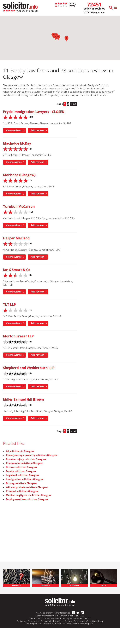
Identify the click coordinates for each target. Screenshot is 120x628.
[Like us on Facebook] (73, 613)
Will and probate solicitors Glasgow (27, 487)
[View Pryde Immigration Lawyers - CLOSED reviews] (15, 117)
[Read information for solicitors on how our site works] (74, 577)
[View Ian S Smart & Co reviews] (15, 275)
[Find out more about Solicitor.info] (16, 577)
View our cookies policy (83, 623)
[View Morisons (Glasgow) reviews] (15, 180)
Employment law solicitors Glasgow (27, 499)
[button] (66, 39)
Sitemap (68, 621)
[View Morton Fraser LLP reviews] (15, 341)
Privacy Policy (47, 621)
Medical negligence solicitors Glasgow (28, 495)
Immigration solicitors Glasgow (24, 479)
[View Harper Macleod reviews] (15, 243)
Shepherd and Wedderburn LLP (28, 368)
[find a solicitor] (60, 602)
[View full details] (103, 577)
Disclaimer (58, 621)
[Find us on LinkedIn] (81, 613)
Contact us (21, 621)
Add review (37, 130)
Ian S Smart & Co (16, 269)
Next (73, 103)
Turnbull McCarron (19, 206)
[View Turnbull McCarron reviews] (15, 212)
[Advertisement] (100, 117)
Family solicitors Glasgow (21, 471)
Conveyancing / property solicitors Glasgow (31, 455)
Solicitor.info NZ (81, 621)
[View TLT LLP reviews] (15, 310)
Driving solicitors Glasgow (21, 483)
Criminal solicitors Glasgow (22, 491)
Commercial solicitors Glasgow (24, 463)
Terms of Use (33, 621)
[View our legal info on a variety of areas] (45, 577)
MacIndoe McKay (17, 143)
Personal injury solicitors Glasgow (26, 459)
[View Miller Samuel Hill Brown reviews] (15, 404)
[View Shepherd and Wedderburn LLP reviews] (15, 373)
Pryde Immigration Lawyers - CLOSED (33, 111)
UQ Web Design (96, 621)
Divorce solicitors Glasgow (21, 467)
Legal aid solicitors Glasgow (22, 475)
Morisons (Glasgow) (19, 175)
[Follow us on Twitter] (77, 613)
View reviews (14, 130)
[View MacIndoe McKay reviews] (15, 148)
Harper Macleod (16, 238)
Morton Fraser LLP (18, 336)
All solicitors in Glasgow (20, 451)
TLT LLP (9, 304)
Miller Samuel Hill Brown (23, 399)
